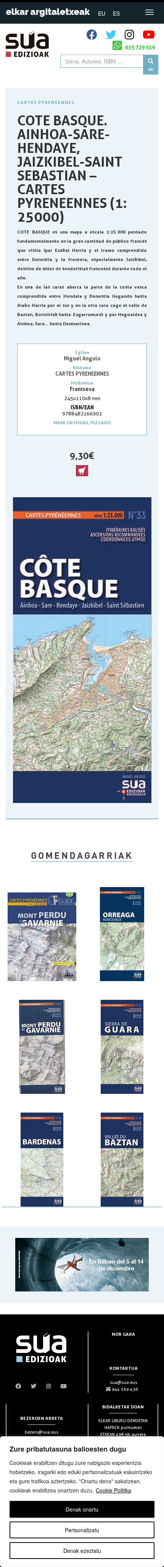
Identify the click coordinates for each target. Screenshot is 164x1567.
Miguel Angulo (82, 358)
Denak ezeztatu (82, 1550)
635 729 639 (139, 47)
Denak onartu (82, 1509)
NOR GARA (123, 1334)
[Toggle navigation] (149, 12)
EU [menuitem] (101, 13)
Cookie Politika (113, 1490)
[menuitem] (101, 13)
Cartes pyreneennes (45, 102)
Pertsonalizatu (82, 1530)
